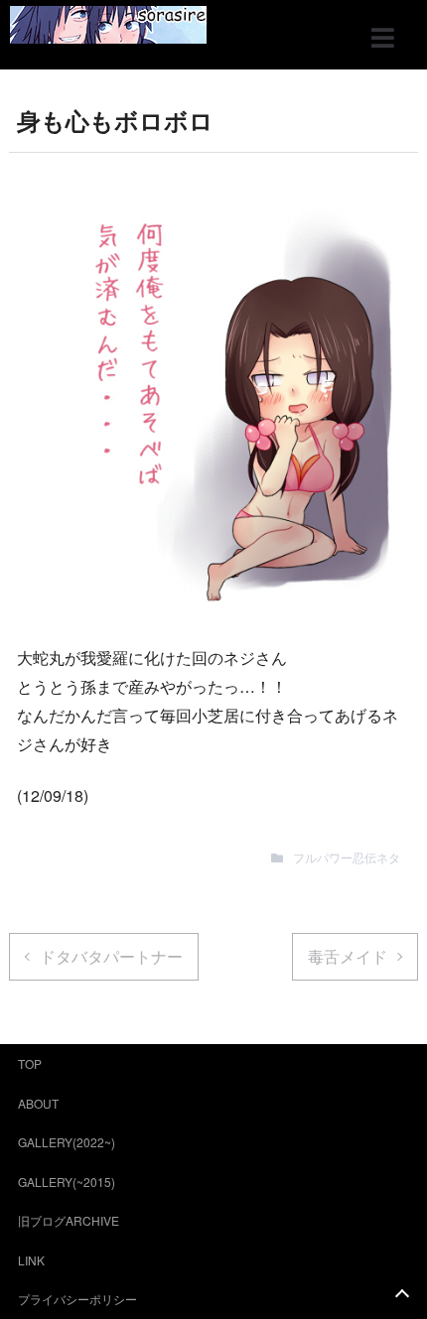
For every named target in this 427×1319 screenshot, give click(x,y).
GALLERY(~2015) (66, 1181)
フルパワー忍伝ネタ (346, 857)
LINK (31, 1260)
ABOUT (38, 1103)
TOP (30, 1063)
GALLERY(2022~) (66, 1141)
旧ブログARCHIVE (68, 1220)
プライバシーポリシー (77, 1298)
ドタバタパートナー (111, 956)
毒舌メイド (347, 956)
